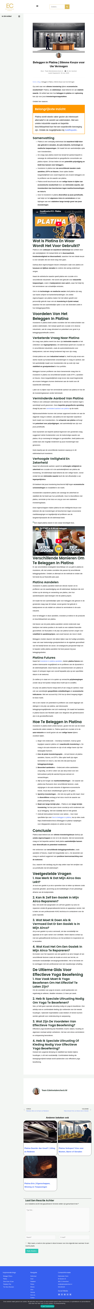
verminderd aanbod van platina (57, 408)
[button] (37, 5)
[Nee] (92, 1304)
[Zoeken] (67, 7)
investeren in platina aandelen (51, 661)
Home (34, 82)
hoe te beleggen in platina (61, 817)
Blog (39, 82)
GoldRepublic (71, 130)
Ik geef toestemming (47, 1306)
